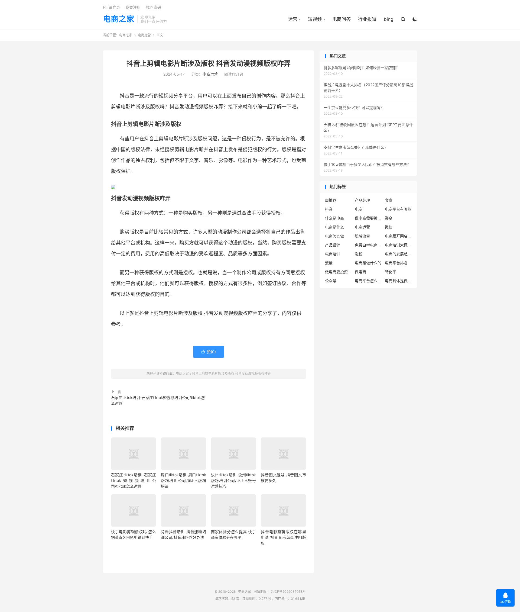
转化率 (390, 271)
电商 (358, 209)
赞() (208, 351)
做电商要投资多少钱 (338, 271)
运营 (292, 19)
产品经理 (362, 200)
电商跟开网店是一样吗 (398, 236)
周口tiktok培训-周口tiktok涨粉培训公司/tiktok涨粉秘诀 (183, 480)
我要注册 (133, 7)
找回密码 (153, 7)
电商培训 (332, 254)
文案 (388, 200)
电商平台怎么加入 (368, 280)
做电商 (360, 271)
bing (388, 19)
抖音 (329, 209)
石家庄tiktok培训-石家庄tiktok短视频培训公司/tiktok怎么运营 (158, 400)
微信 (388, 227)
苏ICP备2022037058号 (288, 592)
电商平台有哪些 (398, 209)
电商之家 (118, 19)
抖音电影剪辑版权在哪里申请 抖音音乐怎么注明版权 (283, 537)
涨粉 (358, 254)
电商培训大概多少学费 (398, 245)
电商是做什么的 (368, 262)
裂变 (388, 218)
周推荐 (330, 200)
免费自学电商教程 (368, 245)
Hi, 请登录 (111, 7)
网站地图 (259, 592)
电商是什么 (334, 227)
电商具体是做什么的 (398, 280)
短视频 (315, 19)
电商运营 (144, 35)
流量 (329, 262)
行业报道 (367, 19)
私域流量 (362, 236)
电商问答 (341, 19)
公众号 (330, 280)
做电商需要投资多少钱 (368, 218)
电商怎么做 (334, 236)
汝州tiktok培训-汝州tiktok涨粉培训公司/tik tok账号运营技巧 (233, 480)
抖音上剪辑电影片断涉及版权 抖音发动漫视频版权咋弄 (208, 63)
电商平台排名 (396, 262)
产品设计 (332, 245)
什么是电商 (334, 218)
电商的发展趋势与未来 (398, 254)
